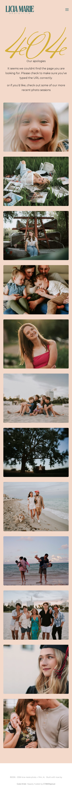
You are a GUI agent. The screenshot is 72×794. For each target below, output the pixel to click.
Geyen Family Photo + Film (36, 127)
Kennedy (36, 344)
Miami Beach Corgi (36, 506)
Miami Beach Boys (36, 615)
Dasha (36, 181)
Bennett (36, 289)
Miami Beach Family (36, 398)
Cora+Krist (21, 784)
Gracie (36, 452)
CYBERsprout (49, 784)
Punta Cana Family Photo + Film (36, 561)
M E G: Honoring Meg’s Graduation (36, 669)
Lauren (36, 235)
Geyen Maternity (36, 723)
